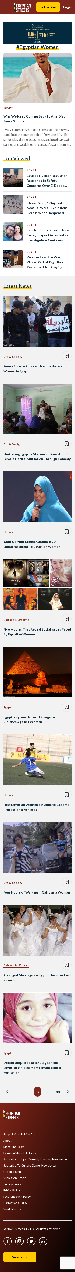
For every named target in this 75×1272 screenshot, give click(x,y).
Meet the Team (13, 1146)
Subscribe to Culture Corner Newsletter (29, 1165)
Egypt (8, 108)
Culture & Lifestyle (16, 619)
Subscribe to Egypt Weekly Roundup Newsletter (35, 1159)
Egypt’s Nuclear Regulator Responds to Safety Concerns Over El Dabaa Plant (47, 180)
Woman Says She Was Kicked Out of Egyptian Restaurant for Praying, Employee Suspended (45, 262)
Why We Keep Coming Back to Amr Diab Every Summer (34, 118)
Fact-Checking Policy (17, 1196)
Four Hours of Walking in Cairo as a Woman (36, 892)
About (7, 1140)
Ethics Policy (11, 1190)
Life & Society (12, 356)
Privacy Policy (12, 1184)
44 (58, 1092)
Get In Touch (12, 1171)
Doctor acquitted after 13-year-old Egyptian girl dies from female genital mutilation (32, 1067)
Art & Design (12, 444)
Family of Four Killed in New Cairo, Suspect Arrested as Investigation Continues (48, 235)
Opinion (8, 532)
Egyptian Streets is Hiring (20, 1153)
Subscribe (48, 7)
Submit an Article (14, 1178)
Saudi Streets (12, 1209)
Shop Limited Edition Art (19, 1134)
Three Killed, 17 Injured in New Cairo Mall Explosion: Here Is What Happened (47, 208)
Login (67, 7)
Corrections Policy (15, 1202)
